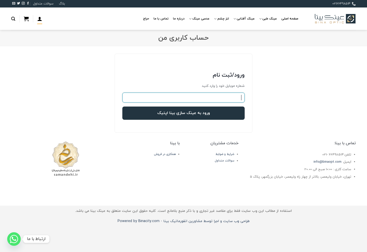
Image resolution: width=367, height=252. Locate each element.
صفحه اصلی (289, 18)
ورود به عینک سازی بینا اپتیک (183, 113)
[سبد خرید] (26, 18)
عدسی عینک (200, 18)
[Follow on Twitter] (18, 4)
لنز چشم (223, 18)
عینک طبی (269, 18)
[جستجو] (13, 19)
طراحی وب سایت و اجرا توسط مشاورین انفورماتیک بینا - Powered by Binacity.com (184, 221)
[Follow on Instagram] (23, 4)
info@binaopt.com (328, 161)
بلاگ (62, 3)
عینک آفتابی (246, 18)
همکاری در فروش (165, 154)
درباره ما (178, 18)
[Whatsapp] (14, 239)
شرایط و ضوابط (224, 154)
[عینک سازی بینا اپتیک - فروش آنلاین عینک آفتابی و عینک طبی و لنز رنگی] (331, 18)
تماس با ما (161, 18)
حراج (146, 18)
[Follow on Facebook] (27, 4)
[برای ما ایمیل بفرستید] (13, 4)
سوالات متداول (43, 3)
